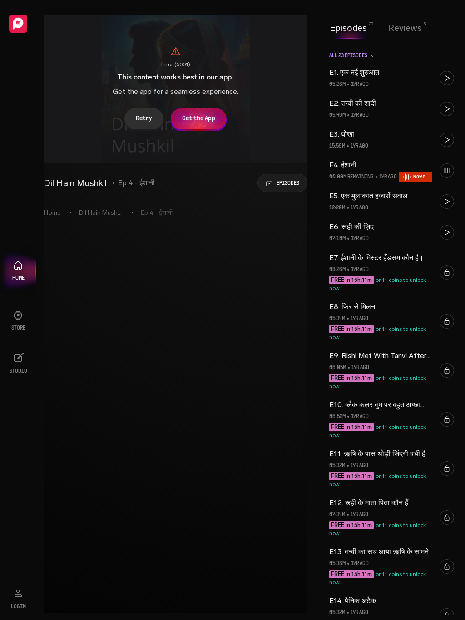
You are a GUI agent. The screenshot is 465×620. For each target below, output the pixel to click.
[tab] (348, 27)
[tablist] (375, 28)
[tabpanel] (392, 329)
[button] (392, 78)
